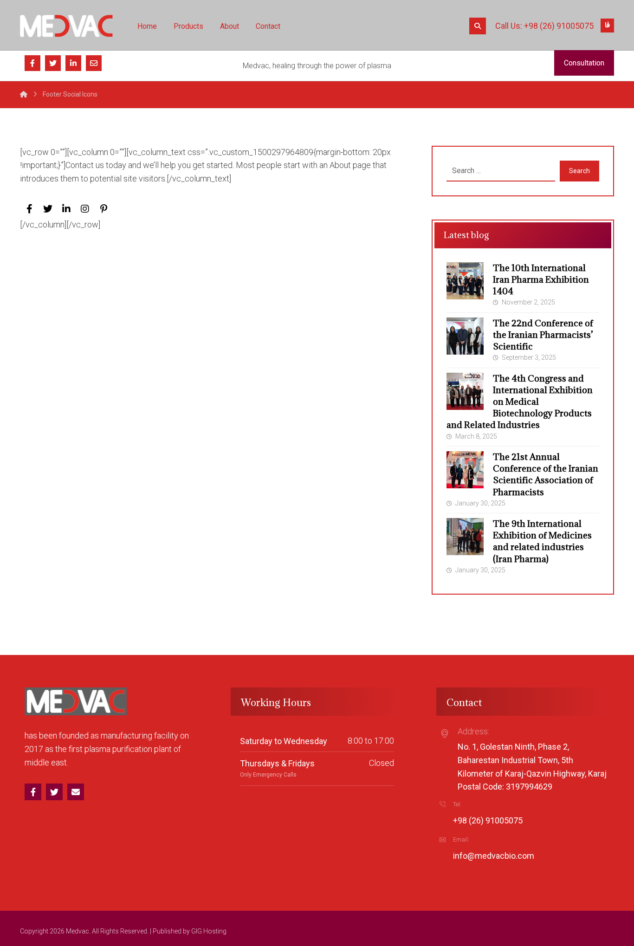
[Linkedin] (73, 63)
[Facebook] (32, 63)
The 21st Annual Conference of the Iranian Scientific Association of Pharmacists (545, 474)
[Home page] (23, 94)
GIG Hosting (208, 931)
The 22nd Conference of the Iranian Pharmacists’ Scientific (543, 334)
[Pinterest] (103, 209)
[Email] (94, 63)
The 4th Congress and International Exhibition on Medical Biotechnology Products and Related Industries (519, 402)
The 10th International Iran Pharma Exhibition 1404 (541, 279)
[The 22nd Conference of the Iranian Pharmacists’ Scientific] (465, 336)
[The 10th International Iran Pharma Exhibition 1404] (465, 280)
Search (579, 171)
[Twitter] (53, 63)
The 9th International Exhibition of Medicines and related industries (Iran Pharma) (542, 541)
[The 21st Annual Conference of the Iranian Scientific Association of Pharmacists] (465, 469)
